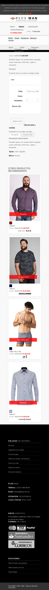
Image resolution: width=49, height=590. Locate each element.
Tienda (16, 38)
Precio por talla (27, 135)
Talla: (20, 91)
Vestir (22, 47)
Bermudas (32, 49)
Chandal (18, 49)
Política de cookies (14, 467)
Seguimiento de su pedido (16, 450)
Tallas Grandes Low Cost (16, 567)
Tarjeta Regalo (12, 572)
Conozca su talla (13, 463)
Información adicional (14, 472)
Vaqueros (33, 38)
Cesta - (29, 31)
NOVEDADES (33, 26)
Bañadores (19, 51)
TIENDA (21, 26)
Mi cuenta (11, 445)
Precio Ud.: (17, 106)
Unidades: (18, 100)
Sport (11, 47)
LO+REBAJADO (16, 32)
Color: (20, 96)
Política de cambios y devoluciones (19, 459)
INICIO (12, 26)
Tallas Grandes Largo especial (17, 563)
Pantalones (25, 38)
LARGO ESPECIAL (17, 29)
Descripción (15, 135)
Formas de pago (13, 454)
